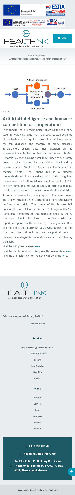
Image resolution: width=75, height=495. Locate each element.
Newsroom (37, 416)
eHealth (37, 360)
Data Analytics (37, 366)
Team (37, 410)
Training (37, 378)
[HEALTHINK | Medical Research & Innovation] (26, 38)
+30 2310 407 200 (39, 446)
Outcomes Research (37, 354)
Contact (37, 429)
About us (38, 398)
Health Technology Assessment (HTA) (37, 347)
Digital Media (36, 490)
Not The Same (51, 490)
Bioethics (37, 372)
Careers (37, 423)
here (37, 246)
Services (37, 404)
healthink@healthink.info (40, 453)
